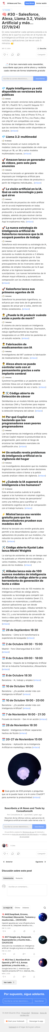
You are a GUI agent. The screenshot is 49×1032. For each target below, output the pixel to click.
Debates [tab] (25, 908)
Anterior (9, 862)
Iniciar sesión (41, 3)
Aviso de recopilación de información (25, 834)
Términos (35, 1013)
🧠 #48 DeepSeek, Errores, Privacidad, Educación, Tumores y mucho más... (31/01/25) (18, 917)
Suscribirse (29, 3)
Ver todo (8, 982)
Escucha (43, 48)
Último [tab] (17, 908)
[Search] (44, 907)
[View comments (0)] (12, 54)
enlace (14, 131)
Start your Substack (16, 1021)
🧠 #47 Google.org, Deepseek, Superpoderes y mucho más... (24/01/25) (17, 940)
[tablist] (13, 878)
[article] (24, 923)
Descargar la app (36, 1021)
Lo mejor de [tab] (7, 908)
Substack (12, 1027)
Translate (7, 10)
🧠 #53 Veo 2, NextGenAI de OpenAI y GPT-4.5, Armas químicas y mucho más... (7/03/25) (16, 963)
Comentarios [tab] (8, 878)
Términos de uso (28, 832)
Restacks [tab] (19, 878)
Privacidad (25, 1013)
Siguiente (39, 862)
